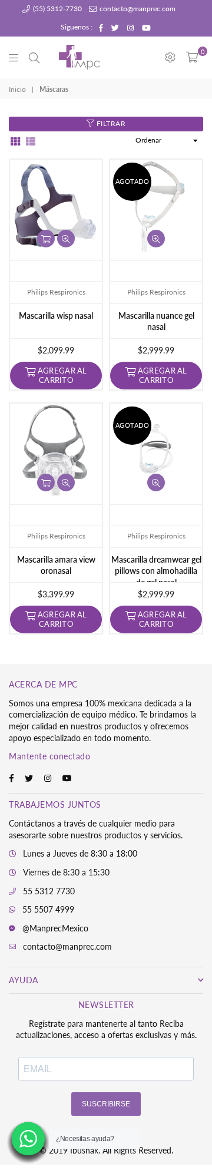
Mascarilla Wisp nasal (56, 315)
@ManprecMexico (55, 928)
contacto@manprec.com (136, 8)
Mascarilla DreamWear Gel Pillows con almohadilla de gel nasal (156, 568)
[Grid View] (15, 140)
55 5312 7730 (49, 891)
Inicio (17, 89)
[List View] (30, 140)
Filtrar (109, 123)
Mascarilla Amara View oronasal (56, 565)
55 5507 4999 (48, 909)
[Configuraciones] (170, 57)
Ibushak (84, 1150)
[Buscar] (34, 57)
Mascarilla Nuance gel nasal (156, 321)
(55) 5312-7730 (56, 8)
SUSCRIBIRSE (106, 1104)
